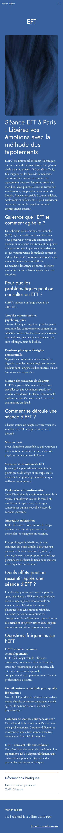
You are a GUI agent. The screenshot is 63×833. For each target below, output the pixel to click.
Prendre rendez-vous (44, 826)
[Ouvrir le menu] (59, 3)
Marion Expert (8, 3)
